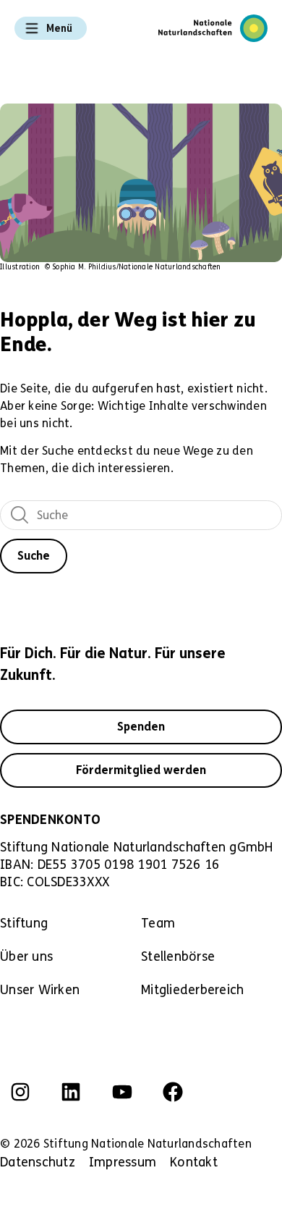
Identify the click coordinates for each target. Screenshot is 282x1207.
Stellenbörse (178, 956)
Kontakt (194, 1162)
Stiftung (24, 923)
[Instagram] (20, 1092)
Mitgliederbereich (192, 990)
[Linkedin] (71, 1092)
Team (158, 923)
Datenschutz (37, 1162)
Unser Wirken (40, 990)
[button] (50, 28)
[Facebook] (173, 1092)
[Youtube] (122, 1092)
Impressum (122, 1162)
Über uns (26, 956)
